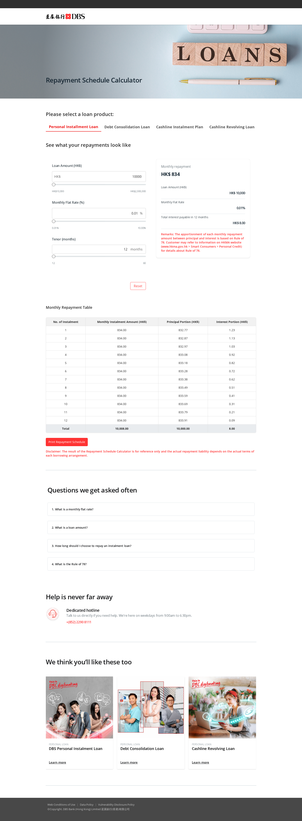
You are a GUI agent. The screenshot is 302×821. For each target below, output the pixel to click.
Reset (138, 286)
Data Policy (86, 804)
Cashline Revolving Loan (232, 126)
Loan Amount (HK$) (67, 165)
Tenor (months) (64, 239)
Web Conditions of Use (61, 804)
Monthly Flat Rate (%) (68, 202)
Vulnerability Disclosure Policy (116, 804)
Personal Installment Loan (73, 126)
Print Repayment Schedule (66, 442)
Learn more (57, 762)
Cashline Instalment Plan (179, 126)
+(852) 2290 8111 (78, 622)
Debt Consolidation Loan (127, 126)
